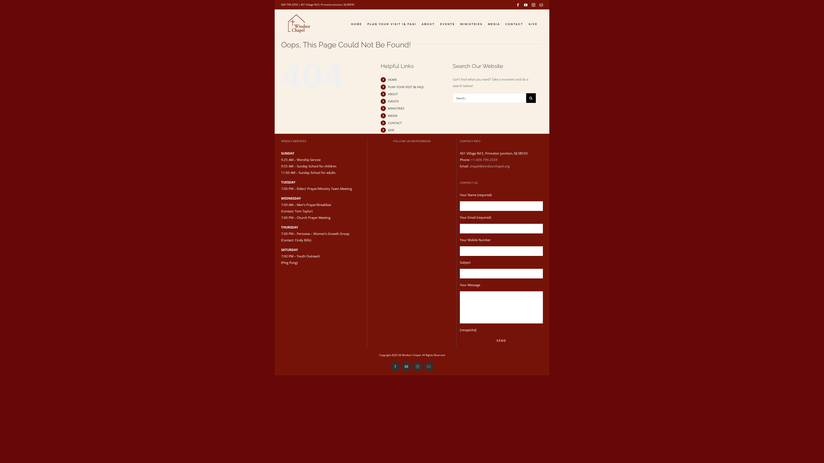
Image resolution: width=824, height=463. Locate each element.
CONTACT (395, 123)
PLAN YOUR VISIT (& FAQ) (406, 87)
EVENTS (393, 101)
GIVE (391, 130)
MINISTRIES (396, 108)
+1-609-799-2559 (484, 160)
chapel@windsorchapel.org (490, 166)
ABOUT (393, 94)
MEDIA (392, 116)
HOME (392, 80)
